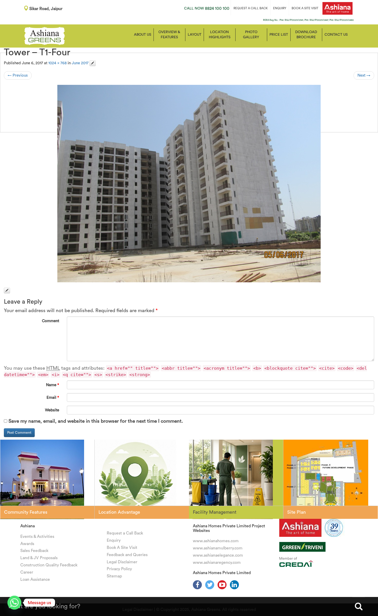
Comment (50, 321)
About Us (142, 35)
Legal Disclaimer (122, 562)
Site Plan (296, 512)
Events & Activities (37, 537)
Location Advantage (119, 512)
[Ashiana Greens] (44, 35)
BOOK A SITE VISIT (305, 8)
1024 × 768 (57, 63)
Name (52, 385)
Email (53, 398)
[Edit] (92, 63)
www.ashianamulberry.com (217, 548)
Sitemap (114, 576)
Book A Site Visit (122, 548)
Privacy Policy (119, 569)
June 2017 (80, 63)
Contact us (336, 35)
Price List (278, 35)
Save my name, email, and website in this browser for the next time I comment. (95, 421)
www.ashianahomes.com (216, 541)
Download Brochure (306, 34)
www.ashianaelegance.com (218, 555)
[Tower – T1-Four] (189, 183)
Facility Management (214, 512)
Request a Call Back (125, 533)
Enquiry (114, 540)
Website (52, 410)
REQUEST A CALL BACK (250, 8)
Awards (27, 544)
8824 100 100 (206, 8)
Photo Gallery (251, 34)
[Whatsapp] (14, 603)
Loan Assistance (35, 579)
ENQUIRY (279, 8)
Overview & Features (169, 34)
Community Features (25, 512)
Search (358, 606)
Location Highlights (219, 34)
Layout (194, 35)
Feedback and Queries (127, 555)
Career (26, 572)
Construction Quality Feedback (48, 565)
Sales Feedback (34, 551)
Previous (18, 75)
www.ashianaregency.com (217, 562)
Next (363, 75)
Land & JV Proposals (39, 558)
